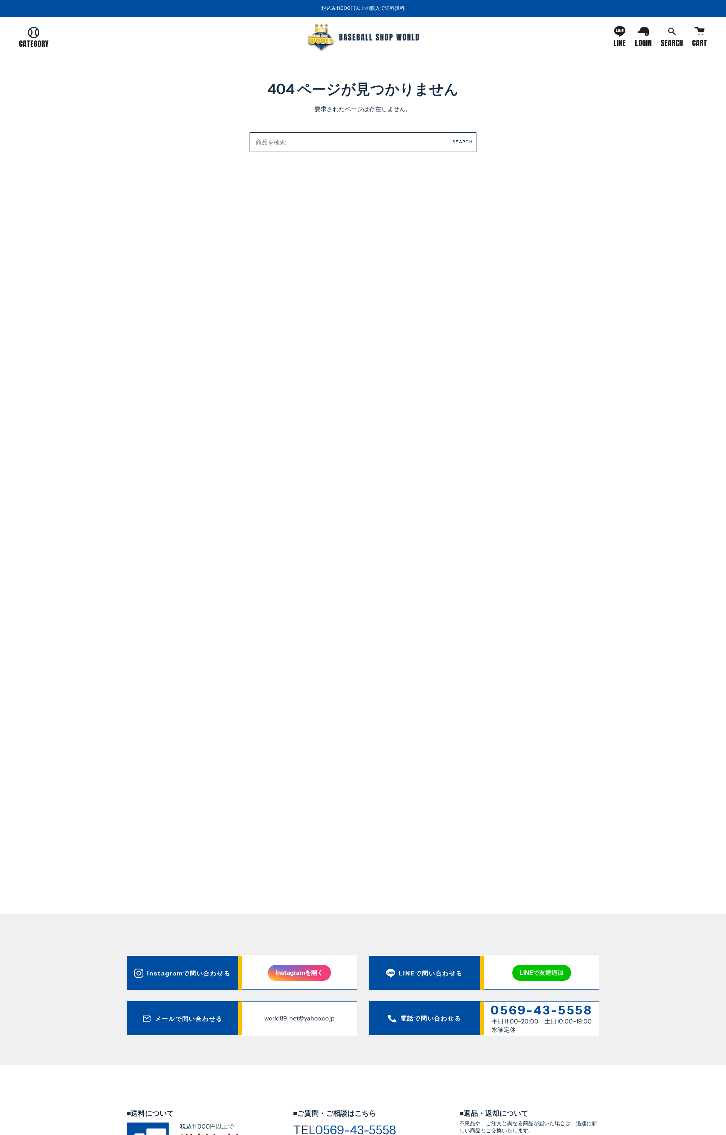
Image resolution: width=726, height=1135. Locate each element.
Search (463, 141)
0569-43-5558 (541, 1010)
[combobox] (363, 142)
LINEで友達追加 (541, 972)
